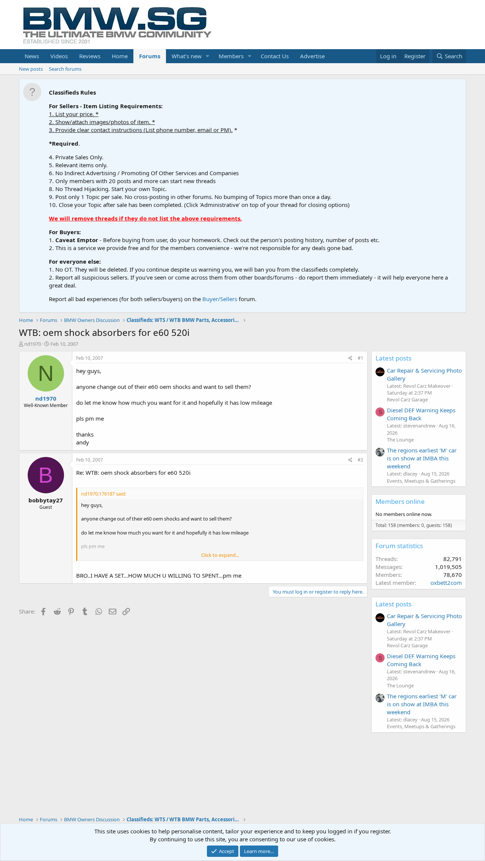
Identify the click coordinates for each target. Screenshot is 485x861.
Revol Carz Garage (407, 399)
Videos (59, 56)
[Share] (350, 358)
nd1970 (32, 343)
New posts (31, 68)
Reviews (89, 56)
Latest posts (393, 358)
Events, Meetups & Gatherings (421, 480)
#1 (360, 358)
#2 (360, 460)
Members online (400, 501)
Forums (149, 56)
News (32, 56)
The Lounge (400, 439)
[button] (207, 56)
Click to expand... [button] (220, 555)
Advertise (312, 56)
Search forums (65, 68)
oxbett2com (446, 582)
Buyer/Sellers (219, 299)
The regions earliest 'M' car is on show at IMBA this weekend (422, 458)
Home (120, 56)
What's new (187, 56)
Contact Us (275, 56)
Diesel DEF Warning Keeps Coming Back (421, 414)
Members (231, 56)
